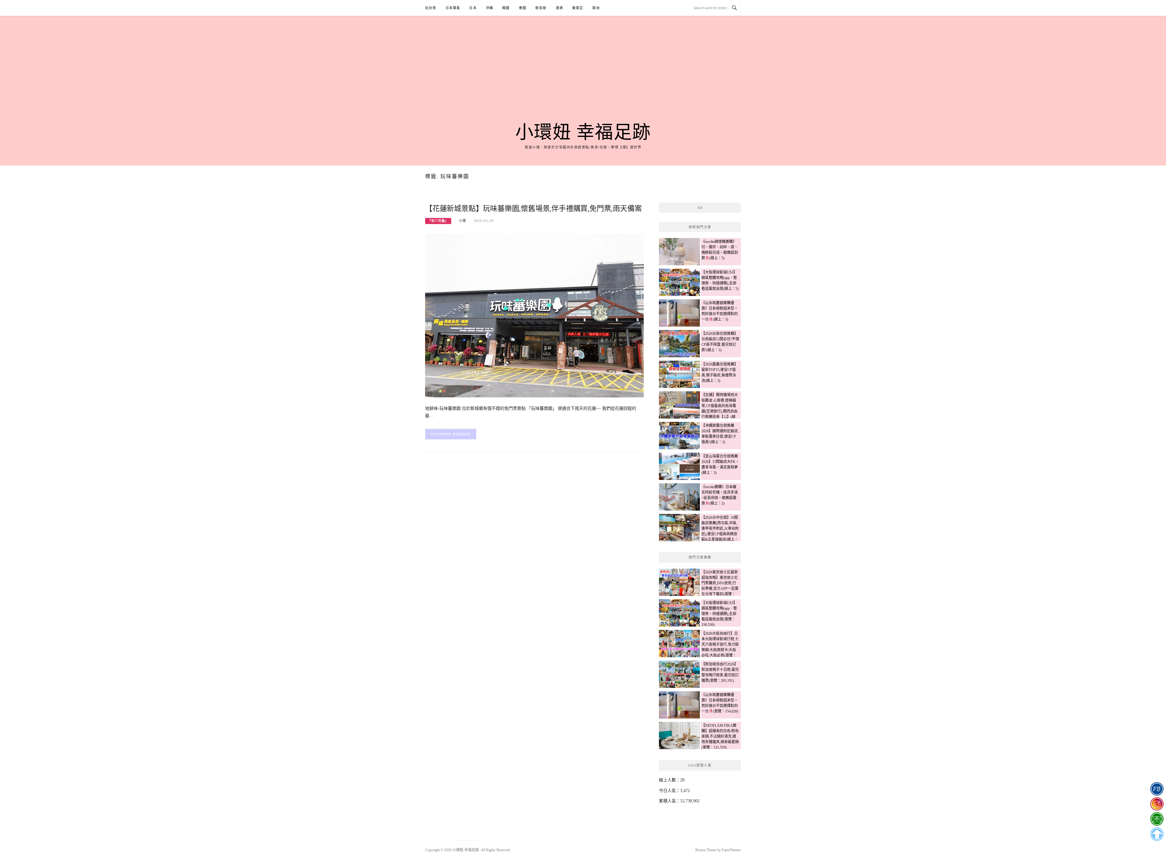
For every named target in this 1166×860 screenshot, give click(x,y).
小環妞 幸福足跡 (583, 132)
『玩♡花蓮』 (438, 221)
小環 (462, 221)
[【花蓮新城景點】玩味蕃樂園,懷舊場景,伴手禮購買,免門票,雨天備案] (534, 315)
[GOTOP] (1156, 834)
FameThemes (731, 850)
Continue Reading (450, 434)
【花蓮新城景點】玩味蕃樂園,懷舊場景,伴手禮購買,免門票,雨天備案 (533, 208)
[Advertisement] (583, 76)
